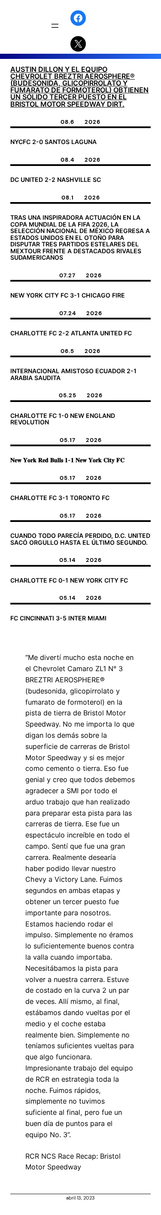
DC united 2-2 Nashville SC (55, 179)
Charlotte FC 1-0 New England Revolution (62, 419)
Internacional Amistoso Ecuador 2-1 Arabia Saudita (73, 374)
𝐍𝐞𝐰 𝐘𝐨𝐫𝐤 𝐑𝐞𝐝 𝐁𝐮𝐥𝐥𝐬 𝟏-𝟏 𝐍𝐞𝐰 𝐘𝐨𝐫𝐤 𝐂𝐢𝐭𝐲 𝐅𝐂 (67, 460)
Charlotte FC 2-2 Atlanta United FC (71, 333)
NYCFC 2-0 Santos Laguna (53, 141)
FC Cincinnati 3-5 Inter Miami (58, 618)
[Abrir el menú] (55, 26)
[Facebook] (78, 18)
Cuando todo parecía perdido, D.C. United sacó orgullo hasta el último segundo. (80, 539)
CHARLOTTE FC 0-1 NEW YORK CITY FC (69, 580)
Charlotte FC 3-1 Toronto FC (59, 497)
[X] (78, 44)
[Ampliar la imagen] (124, 653)
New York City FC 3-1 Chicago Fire (67, 295)
